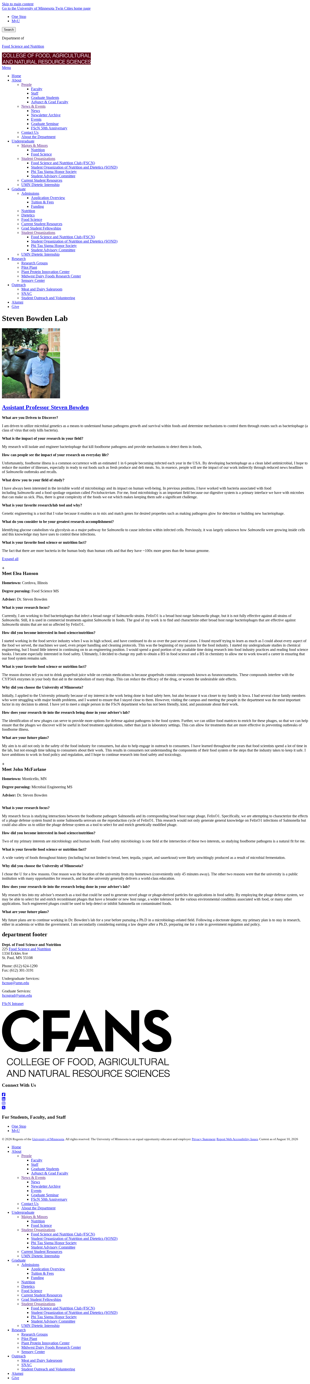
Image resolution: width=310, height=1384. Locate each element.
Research (19, 1330)
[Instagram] (155, 1103)
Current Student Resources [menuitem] (41, 180)
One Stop (19, 17)
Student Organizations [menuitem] (38, 158)
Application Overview (48, 1269)
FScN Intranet (12, 1004)
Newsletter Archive (46, 1186)
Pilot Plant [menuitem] (29, 267)
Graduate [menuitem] (19, 189)
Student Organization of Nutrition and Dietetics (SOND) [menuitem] (74, 167)
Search (9, 29)
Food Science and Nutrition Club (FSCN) (63, 1234)
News (35, 1182)
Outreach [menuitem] (19, 285)
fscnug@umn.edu (15, 983)
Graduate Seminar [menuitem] (45, 124)
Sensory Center (33, 1352)
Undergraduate (23, 1212)
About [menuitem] (16, 80)
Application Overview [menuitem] (48, 198)
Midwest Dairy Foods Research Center (51, 1347)
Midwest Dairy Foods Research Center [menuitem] (51, 276)
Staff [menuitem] (34, 93)
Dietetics (28, 1286)
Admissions (30, 1265)
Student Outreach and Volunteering (48, 1369)
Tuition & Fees (42, 1273)
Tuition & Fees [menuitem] (42, 202)
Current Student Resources (41, 1252)
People (26, 1156)
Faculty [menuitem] (36, 89)
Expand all (10, 559)
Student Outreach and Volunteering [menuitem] (48, 298)
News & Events (33, 1178)
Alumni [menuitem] (17, 302)
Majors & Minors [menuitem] (34, 145)
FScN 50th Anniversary (49, 1199)
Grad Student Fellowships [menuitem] (41, 228)
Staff (34, 1164)
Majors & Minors (34, 1217)
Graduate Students (45, 1169)
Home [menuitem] (16, 76)
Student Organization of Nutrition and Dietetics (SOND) (74, 1238)
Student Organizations (38, 1230)
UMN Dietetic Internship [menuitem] (40, 185)
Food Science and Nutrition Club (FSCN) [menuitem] (63, 163)
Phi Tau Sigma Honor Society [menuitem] (54, 172)
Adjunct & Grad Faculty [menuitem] (49, 102)
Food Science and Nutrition (23, 46)
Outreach (19, 1356)
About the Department (38, 1208)
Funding (37, 1278)
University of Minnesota (48, 1139)
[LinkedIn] (155, 1099)
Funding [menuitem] (37, 206)
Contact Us (30, 1204)
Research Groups (34, 1334)
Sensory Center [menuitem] (33, 280)
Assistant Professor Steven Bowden (45, 407)
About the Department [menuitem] (38, 137)
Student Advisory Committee (53, 1247)
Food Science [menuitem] (41, 154)
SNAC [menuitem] (26, 293)
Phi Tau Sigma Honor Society (54, 1243)
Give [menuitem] (15, 307)
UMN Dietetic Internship (40, 1256)
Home (16, 1147)
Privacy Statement (204, 1139)
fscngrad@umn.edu (17, 995)
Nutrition (38, 1221)
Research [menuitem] (19, 259)
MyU (16, 21)
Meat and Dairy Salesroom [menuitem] (41, 289)
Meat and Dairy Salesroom (41, 1360)
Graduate (19, 1260)
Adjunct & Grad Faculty (49, 1173)
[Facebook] (155, 1095)
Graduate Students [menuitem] (45, 98)
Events (36, 1191)
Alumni (17, 1373)
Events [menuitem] (36, 119)
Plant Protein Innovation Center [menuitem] (45, 272)
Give (15, 1378)
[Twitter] (155, 1108)
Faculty (36, 1160)
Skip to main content (17, 4)
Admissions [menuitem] (30, 193)
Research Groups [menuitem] (34, 263)
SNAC (26, 1365)
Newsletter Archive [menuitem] (46, 115)
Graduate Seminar (45, 1195)
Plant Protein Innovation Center (45, 1343)
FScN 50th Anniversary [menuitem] (49, 128)
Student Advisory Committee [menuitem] (53, 176)
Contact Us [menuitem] (30, 132)
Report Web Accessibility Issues (237, 1139)
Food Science (41, 1225)
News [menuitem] (35, 111)
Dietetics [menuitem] (28, 215)
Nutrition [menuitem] (38, 150)
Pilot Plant (29, 1339)
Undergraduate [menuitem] (23, 141)
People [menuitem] (26, 84)
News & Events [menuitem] (33, 106)
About (16, 1151)
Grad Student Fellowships (41, 1299)
